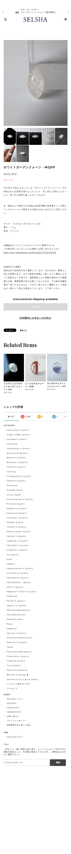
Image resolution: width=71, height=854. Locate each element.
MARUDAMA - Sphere (19, 582)
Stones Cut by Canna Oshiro (22, 679)
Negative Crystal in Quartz (22, 591)
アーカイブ (12, 688)
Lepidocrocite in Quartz (20, 568)
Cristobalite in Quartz (19, 476)
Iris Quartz (13, 554)
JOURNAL (12, 703)
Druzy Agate (14, 494)
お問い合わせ (13, 716)
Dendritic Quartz (16, 480)
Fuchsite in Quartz (17, 517)
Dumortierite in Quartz (20, 499)
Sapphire (12, 628)
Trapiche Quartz (16, 660)
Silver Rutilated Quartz (20, 637)
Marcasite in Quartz (18, 577)
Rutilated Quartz (16, 614)
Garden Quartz (15, 522)
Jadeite (11, 564)
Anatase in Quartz (17, 439)
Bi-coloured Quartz (17, 453)
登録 (58, 762)
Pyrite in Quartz (16, 601)
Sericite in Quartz (16, 633)
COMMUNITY (13, 707)
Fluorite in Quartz (17, 513)
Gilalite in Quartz (16, 527)
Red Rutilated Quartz (19, 610)
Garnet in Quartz (16, 536)
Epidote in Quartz (17, 508)
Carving (11, 471)
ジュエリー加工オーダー (19, 684)
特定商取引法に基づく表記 (19, 725)
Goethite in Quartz (17, 541)
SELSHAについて (15, 699)
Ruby (10, 624)
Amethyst (12, 444)
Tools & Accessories (17, 670)
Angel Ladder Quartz (18, 434)
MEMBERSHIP (14, 712)
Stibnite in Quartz (17, 642)
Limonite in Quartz (17, 573)
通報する (23, 330)
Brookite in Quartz (17, 462)
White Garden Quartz (19, 531)
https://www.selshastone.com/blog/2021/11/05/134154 (30, 252)
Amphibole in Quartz (19, 448)
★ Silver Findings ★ (18, 674)
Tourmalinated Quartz (19, 651)
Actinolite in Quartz (18, 430)
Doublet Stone (15, 490)
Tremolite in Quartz (18, 656)
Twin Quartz (14, 665)
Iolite (9, 559)
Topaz (10, 647)
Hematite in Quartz (18, 545)
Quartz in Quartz (16, 605)
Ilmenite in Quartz (17, 550)
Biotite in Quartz (16, 457)
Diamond (12, 485)
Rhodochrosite (15, 619)
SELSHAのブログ (15, 737)
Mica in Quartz (15, 587)
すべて (11, 416)
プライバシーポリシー (17, 720)
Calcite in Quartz (16, 467)
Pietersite (12, 596)
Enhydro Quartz (16, 503)
